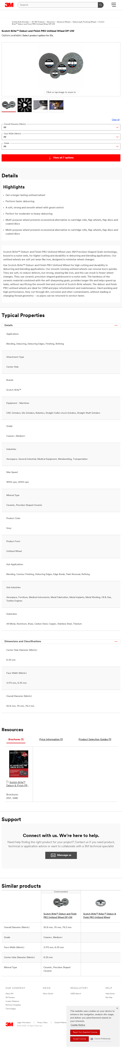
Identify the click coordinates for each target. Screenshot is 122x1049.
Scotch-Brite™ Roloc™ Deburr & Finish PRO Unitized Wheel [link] (99, 916)
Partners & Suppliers (13, 1005)
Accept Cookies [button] (79, 1039)
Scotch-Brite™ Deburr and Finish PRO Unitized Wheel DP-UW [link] (60, 916)
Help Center (110, 994)
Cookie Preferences (62, 1023)
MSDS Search (76, 994)
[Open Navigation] (113, 6)
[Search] (101, 5)
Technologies (11, 1009)
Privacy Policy (42, 1023)
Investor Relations (12, 1001)
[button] (100, 1039)
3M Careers (10, 997)
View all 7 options (63, 158)
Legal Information (24, 1023)
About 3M (9, 994)
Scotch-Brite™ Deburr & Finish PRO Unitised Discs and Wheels (17, 784)
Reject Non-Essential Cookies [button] (85, 1032)
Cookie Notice (78, 1025)
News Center (48, 994)
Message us (64, 855)
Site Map (108, 997)
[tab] (15, 739)
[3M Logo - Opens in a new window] (9, 5)
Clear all (115, 120)
